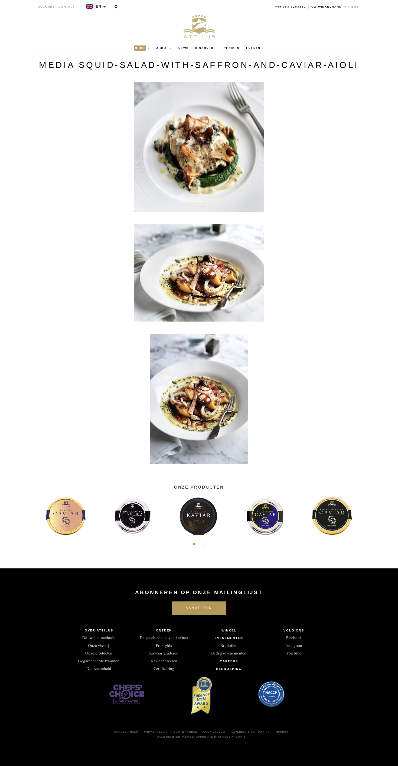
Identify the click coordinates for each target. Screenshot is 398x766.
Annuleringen (126, 732)
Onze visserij (99, 645)
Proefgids (164, 645)
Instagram (293, 645)
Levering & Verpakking (250, 732)
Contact (67, 6)
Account (46, 6)
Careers (229, 661)
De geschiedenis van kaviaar (164, 637)
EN (99, 6)
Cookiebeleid (214, 732)
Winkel (229, 630)
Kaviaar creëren (164, 660)
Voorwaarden (185, 732)
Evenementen (229, 638)
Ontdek (164, 630)
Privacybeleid (156, 732)
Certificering (164, 668)
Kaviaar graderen (163, 653)
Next (355, 514)
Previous (43, 514)
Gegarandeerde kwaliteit (98, 660)
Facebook (294, 637)
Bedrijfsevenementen (228, 653)
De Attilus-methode (98, 637)
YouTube (293, 653)
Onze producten (98, 653)
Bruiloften (228, 645)
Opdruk (282, 732)
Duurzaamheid (98, 668)
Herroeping (229, 668)
